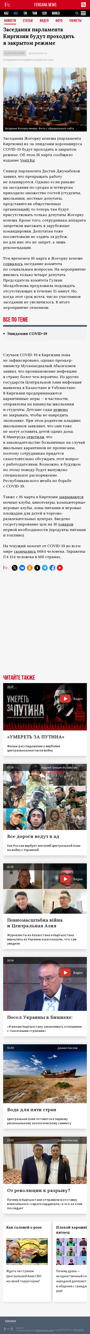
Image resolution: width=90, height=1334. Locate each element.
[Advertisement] (45, 626)
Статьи (28, 21)
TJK (25, 13)
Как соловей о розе (24, 1227)
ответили (35, 436)
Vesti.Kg (27, 160)
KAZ (6, 13)
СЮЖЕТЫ (75, 21)
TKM (34, 13)
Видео (44, 21)
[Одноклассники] (30, 568)
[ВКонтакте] (22, 568)
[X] (15, 568)
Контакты (10, 1320)
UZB (44, 13)
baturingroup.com (44, 1330)
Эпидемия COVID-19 (27, 333)
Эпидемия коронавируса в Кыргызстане (28, 59)
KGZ (16, 13)
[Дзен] (37, 568)
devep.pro (78, 1330)
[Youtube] (60, 568)
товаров (65, 524)
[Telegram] (45, 568)
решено (60, 409)
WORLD (56, 13)
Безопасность (38, 53)
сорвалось (13, 263)
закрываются (71, 496)
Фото (59, 21)
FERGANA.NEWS (45, 4)
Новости (10, 21)
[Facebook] (52, 568)
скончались (25, 551)
